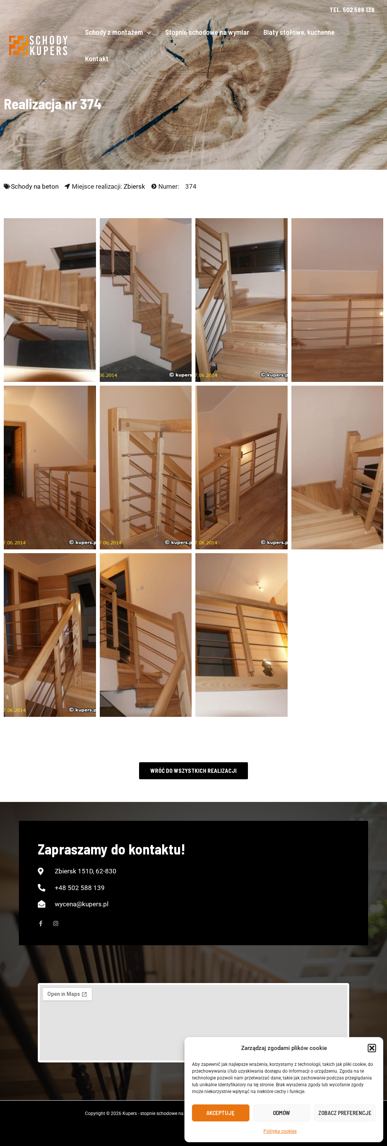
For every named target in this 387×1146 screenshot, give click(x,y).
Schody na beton (35, 186)
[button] (372, 1048)
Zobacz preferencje (345, 1112)
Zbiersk (134, 186)
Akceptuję (220, 1112)
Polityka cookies (280, 1131)
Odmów (281, 1112)
